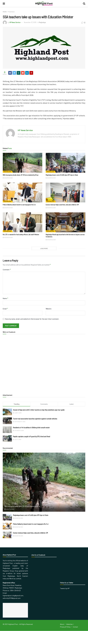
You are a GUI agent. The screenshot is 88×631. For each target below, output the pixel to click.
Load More (44, 248)
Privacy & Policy (65, 627)
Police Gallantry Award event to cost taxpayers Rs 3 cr (19, 205)
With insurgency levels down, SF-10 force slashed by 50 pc (20, 175)
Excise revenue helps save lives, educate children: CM (62, 205)
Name (5, 298)
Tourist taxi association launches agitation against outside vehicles (35, 419)
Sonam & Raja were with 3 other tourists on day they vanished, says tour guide (39, 410)
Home (5, 11)
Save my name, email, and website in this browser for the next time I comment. (32, 319)
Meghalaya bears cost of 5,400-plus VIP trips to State (62, 175)
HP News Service (15, 22)
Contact (75, 627)
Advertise (69, 624)
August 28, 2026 (8, 178)
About (62, 624)
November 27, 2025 (30, 22)
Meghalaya (11, 11)
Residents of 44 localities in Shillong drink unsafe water (31, 427)
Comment (7, 269)
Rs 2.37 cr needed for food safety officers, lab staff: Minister (21, 234)
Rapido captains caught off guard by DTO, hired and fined (31, 436)
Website (48, 309)
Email (5, 309)
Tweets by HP (65, 588)
